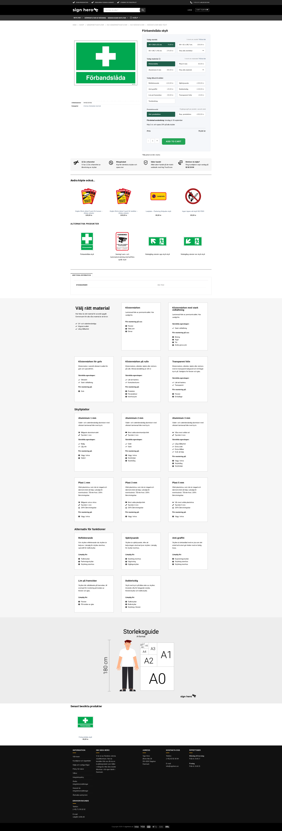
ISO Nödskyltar (137, 25)
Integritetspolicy (78, 777)
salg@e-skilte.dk (79, 817)
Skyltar (77, 18)
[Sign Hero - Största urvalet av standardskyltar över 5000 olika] (86, 10)
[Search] (143, 10)
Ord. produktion (155, 114)
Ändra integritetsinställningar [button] (80, 782)
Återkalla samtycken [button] (80, 795)
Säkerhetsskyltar (95, 25)
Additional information (81, 275)
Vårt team (76, 757)
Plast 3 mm (191, 64)
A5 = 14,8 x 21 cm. (161, 44)
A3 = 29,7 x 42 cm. (161, 51)
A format (85, 106)
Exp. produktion (191, 114)
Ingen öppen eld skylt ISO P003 (193, 211)
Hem (74, 25)
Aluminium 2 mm (161, 70)
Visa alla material (185, 70)
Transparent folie (191, 95)
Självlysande (191, 83)
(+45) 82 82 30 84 (204, 2)
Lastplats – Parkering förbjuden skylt (158, 211)
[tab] (81, 275)
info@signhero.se (172, 766)
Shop (81, 25)
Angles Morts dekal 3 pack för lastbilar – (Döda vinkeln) (124, 212)
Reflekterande (161, 83)
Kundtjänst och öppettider (82, 761)
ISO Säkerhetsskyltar (117, 25)
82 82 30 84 (190, 167)
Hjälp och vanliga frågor (81, 765)
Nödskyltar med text (157, 25)
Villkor (75, 773)
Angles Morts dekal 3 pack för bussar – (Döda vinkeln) (88, 212)
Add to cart (173, 141)
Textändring (153, 101)
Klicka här (202, 39)
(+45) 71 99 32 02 (79, 809)
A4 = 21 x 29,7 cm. (191, 44)
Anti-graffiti (161, 89)
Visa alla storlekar (185, 51)
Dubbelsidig (191, 89)
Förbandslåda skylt (85, 737)
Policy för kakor (78, 769)
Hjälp (135, 18)
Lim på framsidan (161, 95)
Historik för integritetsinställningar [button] (80, 789)
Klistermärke (153, 64)
